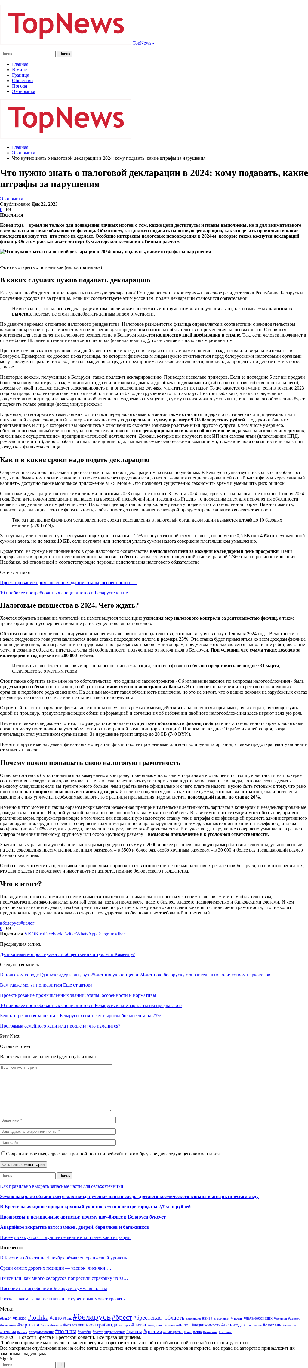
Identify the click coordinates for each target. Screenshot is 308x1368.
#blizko (20, 1318)
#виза (207, 1318)
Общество (22, 80)
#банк (67, 1318)
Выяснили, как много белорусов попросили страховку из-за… (64, 1278)
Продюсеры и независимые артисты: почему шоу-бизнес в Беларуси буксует (83, 1216)
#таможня (210, 1332)
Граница (20, 75)
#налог (27, 923)
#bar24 (5, 1318)
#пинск (22, 1332)
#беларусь (10, 923)
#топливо (225, 1332)
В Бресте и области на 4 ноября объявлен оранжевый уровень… (66, 1257)
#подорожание (41, 1331)
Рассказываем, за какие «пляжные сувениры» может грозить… (64, 1298)
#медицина (155, 1325)
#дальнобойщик (258, 1318)
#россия (152, 1331)
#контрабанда (101, 1325)
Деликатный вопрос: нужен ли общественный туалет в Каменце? (67, 954)
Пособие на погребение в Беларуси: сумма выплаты (53, 1288)
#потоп (98, 1332)
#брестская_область (158, 1317)
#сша (197, 1331)
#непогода (232, 1324)
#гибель (236, 1318)
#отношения (253, 1325)
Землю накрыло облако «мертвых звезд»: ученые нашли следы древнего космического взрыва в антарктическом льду (129, 1196)
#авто (56, 1318)
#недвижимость (206, 1325)
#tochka (38, 1317)
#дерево (294, 1318)
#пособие (84, 1332)
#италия (56, 1325)
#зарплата (28, 1325)
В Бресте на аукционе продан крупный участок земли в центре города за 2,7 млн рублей (95, 1206)
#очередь (272, 1325)
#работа (134, 1331)
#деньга (280, 1318)
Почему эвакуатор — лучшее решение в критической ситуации (65, 1237)
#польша (65, 1331)
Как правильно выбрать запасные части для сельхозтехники (61, 1186)
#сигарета (173, 1331)
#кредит (124, 1325)
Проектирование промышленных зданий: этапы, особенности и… (68, 582)
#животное (8, 1325)
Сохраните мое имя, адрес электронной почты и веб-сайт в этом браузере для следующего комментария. (113, 1153)
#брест (122, 1317)
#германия (221, 1318)
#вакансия (193, 1318)
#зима (45, 1325)
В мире (19, 69)
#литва (138, 1325)
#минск (170, 1325)
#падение (289, 1325)
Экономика (23, 91)
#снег (188, 1332)
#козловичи (74, 1325)
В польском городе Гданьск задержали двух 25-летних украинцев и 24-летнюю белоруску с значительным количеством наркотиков (135, 974)
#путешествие (114, 1332)
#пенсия (8, 1331)
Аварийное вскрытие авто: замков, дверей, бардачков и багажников (74, 1227)
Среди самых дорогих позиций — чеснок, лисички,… (55, 1268)
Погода (19, 85)
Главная (20, 64)
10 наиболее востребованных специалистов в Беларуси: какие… (66, 592)
